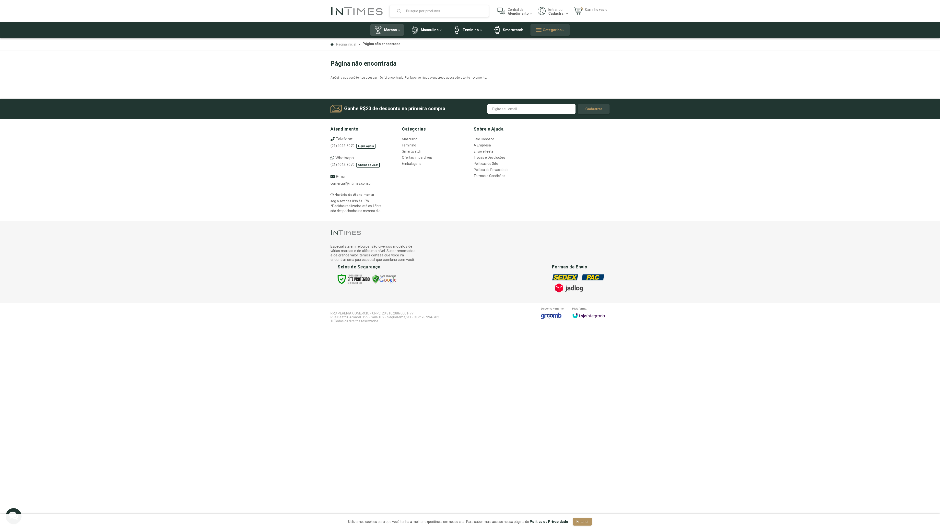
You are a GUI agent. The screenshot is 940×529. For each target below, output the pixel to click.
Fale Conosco (484, 139)
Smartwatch (411, 151)
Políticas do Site (486, 164)
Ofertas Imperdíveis (417, 157)
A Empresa (482, 145)
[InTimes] (356, 11)
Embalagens (411, 164)
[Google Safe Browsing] (384, 279)
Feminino (409, 145)
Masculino (410, 139)
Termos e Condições (489, 176)
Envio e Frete (484, 151)
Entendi (582, 521)
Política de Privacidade (491, 170)
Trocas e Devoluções (489, 157)
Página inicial (346, 44)
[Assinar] (594, 109)
